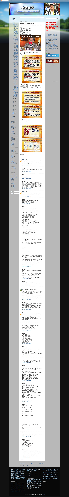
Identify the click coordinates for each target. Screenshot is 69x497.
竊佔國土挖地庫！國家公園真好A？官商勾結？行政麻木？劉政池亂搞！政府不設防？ (15, 46)
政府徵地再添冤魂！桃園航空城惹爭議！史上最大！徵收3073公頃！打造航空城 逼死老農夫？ (15, 64)
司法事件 (12, 132)
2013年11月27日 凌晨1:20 (26, 266)
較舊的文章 (41, 463)
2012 (13, 112)
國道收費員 (13, 151)
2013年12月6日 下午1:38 (26, 446)
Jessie (23, 288)
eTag (12, 146)
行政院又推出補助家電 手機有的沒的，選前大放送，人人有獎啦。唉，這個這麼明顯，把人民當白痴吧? (51, 35)
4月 (13, 106)
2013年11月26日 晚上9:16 (26, 188)
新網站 (54, 26)
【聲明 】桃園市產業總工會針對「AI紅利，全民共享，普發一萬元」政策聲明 (18, 472)
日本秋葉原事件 (13, 163)
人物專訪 (12, 133)
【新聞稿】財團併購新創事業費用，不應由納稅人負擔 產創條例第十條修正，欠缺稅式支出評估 (18, 478)
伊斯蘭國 (12, 144)
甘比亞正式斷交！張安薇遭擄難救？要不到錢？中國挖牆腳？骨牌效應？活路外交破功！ (15, 58)
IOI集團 (12, 157)
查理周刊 (12, 156)
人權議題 (12, 138)
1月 (13, 110)
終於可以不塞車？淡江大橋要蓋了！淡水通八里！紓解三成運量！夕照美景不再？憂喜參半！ (15, 52)
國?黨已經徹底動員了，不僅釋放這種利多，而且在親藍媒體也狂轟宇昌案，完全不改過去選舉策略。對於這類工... (52, 39)
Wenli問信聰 (13, 134)
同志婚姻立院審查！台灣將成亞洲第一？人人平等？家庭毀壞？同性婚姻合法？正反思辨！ (15, 87)
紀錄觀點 (12, 183)
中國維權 (12, 143)
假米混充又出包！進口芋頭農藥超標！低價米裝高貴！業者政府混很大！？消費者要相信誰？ (15, 27)
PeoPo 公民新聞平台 (14, 177)
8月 (13, 101)
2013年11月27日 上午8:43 (26, 278)
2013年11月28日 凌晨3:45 (26, 330)
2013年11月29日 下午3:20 (26, 401)
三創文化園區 (13, 162)
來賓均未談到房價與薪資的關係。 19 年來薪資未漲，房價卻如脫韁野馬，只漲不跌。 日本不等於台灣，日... (52, 49)
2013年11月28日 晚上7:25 (26, 362)
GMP (12, 149)
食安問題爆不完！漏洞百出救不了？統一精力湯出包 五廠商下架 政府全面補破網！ (15, 70)
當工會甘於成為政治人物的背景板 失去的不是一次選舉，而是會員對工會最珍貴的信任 (50, 470)
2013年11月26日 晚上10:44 (26, 203)
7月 (13, 102)
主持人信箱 (13, 185)
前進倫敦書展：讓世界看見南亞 (32, 469)
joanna (23, 312)
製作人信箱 (13, 186)
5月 (13, 105)
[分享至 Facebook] (23, 154)
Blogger (43, 494)
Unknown (24, 159)
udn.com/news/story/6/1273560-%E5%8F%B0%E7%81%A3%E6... (51, 42)
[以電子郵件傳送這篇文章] (20, 154)
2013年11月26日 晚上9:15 (26, 178)
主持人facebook (13, 187)
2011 (13, 113)
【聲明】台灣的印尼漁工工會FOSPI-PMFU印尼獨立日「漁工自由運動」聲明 (18, 470)
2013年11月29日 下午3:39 (26, 429)
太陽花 (12, 155)
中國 (11, 128)
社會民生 (12, 121)
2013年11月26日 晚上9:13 (26, 171)
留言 (13, 193)
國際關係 (12, 125)
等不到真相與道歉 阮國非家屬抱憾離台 (33, 487)
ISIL (11, 158)
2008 (13, 117)
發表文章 (13, 191)
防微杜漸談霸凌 (29, 471)
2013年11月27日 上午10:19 (26, 299)
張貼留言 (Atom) (25, 465)
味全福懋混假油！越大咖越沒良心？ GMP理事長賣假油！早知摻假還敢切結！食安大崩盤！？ (15, 94)
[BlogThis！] (21, 154)
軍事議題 (12, 131)
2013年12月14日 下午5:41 (26, 457)
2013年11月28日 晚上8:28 (26, 380)
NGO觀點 (12, 178)
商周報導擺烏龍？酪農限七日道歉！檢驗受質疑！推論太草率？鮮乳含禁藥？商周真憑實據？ (15, 33)
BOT (11, 145)
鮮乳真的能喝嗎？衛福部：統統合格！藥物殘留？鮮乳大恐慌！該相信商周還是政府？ (15, 39)
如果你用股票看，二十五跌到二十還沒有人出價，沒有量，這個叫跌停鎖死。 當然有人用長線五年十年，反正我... (52, 45)
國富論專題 (13, 127)
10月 (14, 98)
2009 (13, 116)
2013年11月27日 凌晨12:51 (26, 251)
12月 (14, 22)
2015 (13, 18)
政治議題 (12, 122)
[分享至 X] (22, 154)
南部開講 (12, 179)
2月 (13, 109)
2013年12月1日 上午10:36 (26, 436)
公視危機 (12, 139)
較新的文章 (22, 463)
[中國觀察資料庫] (52, 62)
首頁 (32, 463)
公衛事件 (12, 126)
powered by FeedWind (55, 81)
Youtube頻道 (13, 167)
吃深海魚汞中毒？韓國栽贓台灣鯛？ (15, 83)
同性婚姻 (12, 150)
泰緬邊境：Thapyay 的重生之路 (32, 470)
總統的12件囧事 (13, 137)
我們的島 (12, 180)
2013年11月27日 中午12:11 (26, 309)
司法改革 (12, 140)
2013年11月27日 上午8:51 (26, 285)
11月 (14, 23)
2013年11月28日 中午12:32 (26, 343)
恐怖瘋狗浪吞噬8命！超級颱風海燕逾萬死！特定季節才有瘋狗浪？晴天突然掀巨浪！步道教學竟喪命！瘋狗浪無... (15, 77)
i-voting (12, 161)
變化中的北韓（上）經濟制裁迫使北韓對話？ (34, 483)
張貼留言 (22, 459)
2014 (13, 19)
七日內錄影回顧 (13, 168)
